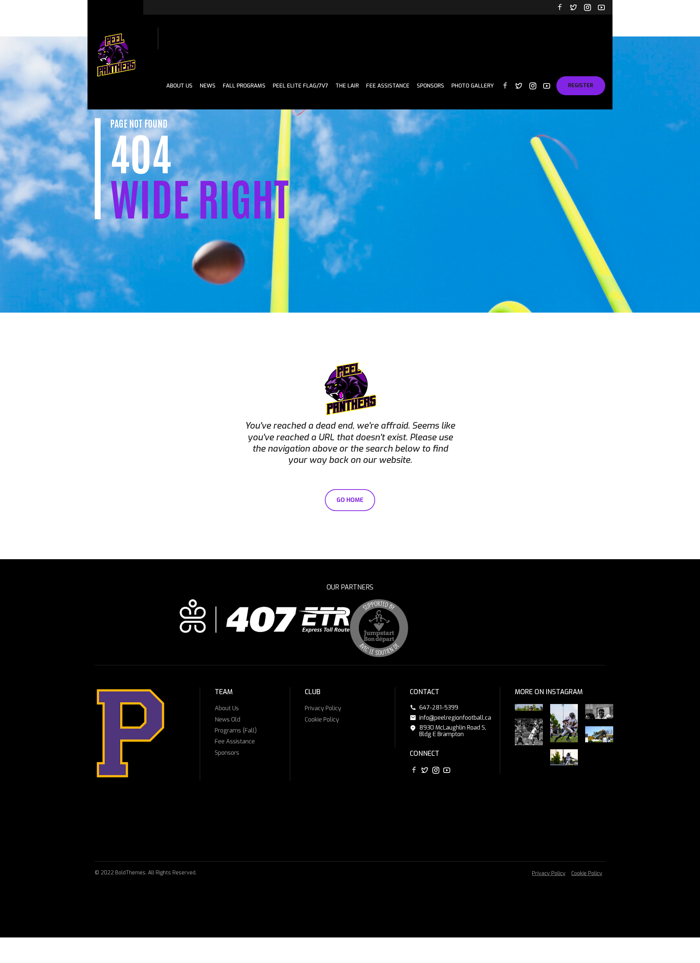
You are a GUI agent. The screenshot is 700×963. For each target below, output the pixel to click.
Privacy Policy (323, 708)
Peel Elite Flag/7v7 (300, 85)
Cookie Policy (322, 719)
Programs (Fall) (236, 730)
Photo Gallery (472, 85)
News (207, 85)
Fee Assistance (387, 85)
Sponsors (430, 85)
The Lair (347, 85)
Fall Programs (244, 85)
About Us (179, 85)
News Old (227, 719)
